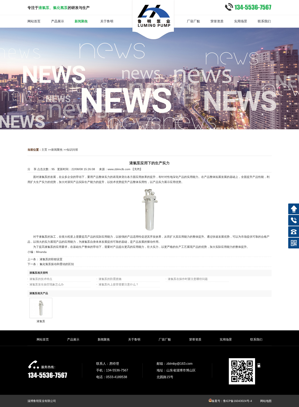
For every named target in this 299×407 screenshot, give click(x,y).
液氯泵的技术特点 (40, 279)
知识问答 (72, 149)
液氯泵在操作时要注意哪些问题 (188, 279)
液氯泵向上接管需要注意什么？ (119, 284)
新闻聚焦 (57, 149)
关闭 (137, 169)
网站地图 (266, 401)
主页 (44, 149)
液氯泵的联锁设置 (51, 259)
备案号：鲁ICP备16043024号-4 (232, 401)
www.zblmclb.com (119, 169)
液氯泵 (41, 321)
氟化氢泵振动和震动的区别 (57, 264)
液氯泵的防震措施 (110, 279)
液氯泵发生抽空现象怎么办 (46, 284)
